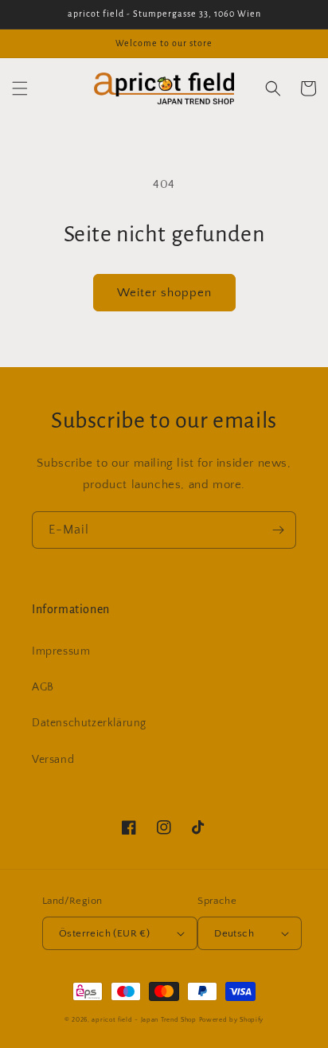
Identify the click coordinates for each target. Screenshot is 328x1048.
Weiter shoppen (164, 292)
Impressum (61, 651)
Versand (53, 759)
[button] (19, 88)
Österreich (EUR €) (104, 933)
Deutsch (234, 933)
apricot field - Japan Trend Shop (144, 1019)
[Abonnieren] (277, 530)
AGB (43, 687)
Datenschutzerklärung (89, 723)
